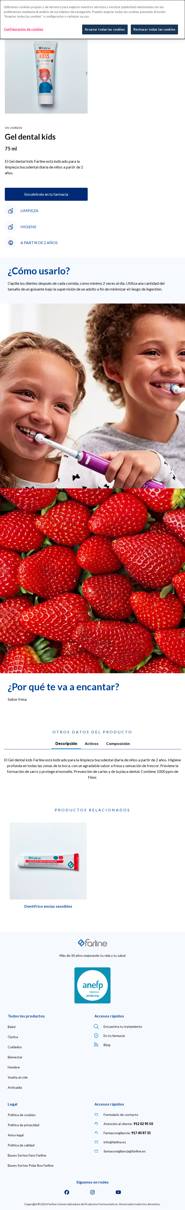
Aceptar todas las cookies (105, 29)
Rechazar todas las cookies (154, 29)
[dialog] (92, 19)
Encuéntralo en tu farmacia (46, 194)
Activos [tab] (92, 743)
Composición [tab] (118, 743)
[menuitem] (12, 1027)
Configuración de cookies (23, 29)
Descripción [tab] (66, 743)
